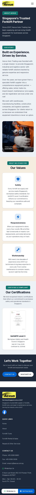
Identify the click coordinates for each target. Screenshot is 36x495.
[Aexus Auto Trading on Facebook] (4, 412)
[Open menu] (32, 4)
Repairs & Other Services (11, 444)
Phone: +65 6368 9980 (10, 455)
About (4, 429)
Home (4, 424)
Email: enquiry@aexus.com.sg (12, 463)
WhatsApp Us (26, 374)
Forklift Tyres (7, 434)
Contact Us (9, 374)
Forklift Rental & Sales (10, 439)
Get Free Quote (27, 491)
